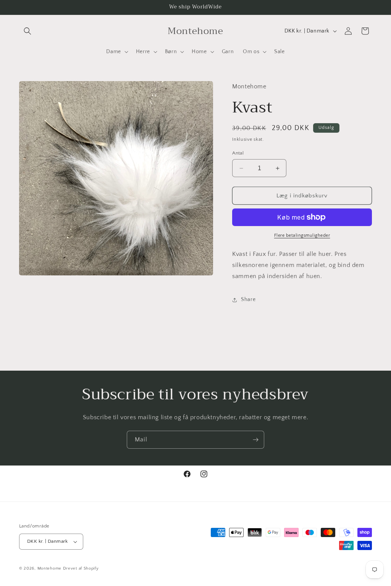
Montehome (50, 568)
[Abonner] (255, 440)
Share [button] (248, 299)
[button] (27, 31)
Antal (238, 153)
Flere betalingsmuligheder (302, 235)
